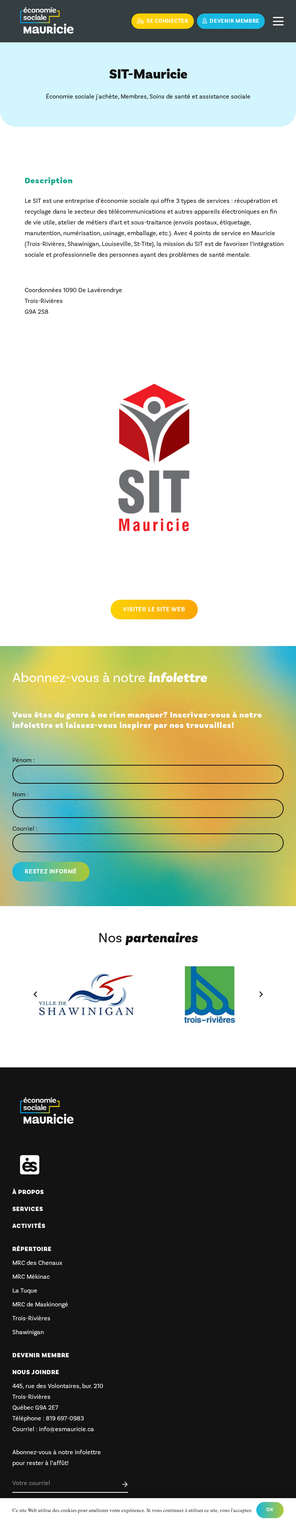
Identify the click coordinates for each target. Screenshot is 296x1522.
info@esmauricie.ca (66, 1429)
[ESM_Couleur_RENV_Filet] (46, 21)
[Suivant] (260, 994)
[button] (278, 21)
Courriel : (24, 829)
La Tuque (24, 1291)
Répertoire (32, 1249)
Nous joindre (35, 1372)
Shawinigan (28, 1332)
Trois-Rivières (31, 1318)
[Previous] (35, 994)
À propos (28, 1192)
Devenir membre (40, 1355)
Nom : (20, 794)
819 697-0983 (64, 1418)
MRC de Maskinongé (40, 1304)
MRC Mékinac (31, 1277)
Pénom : (23, 760)
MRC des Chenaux (37, 1263)
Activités (28, 1226)
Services (27, 1209)
